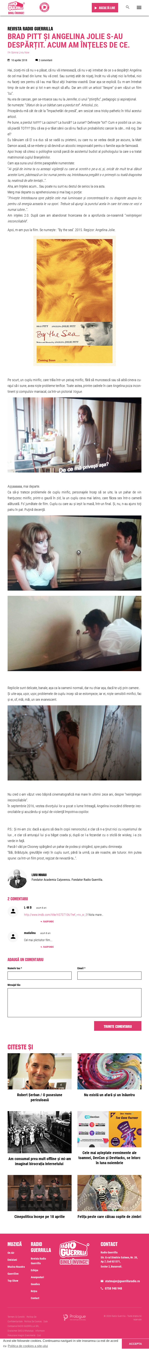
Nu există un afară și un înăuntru (109, 1095)
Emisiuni (12, 1259)
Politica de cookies (33, 1321)
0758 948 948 (113, 1288)
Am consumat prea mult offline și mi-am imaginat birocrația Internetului (39, 1161)
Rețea (34, 1291)
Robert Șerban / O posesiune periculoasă (39, 1097)
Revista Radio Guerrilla (30, 28)
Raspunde (48, 921)
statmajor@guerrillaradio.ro (122, 1281)
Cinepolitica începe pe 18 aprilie (39, 1216)
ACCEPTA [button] (135, 1343)
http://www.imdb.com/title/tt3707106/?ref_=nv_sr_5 (55, 915)
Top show (13, 1280)
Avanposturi (37, 1277)
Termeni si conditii (16, 1317)
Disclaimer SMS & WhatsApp (21, 1330)
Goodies (35, 1284)
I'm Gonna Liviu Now (18, 52)
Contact (35, 1298)
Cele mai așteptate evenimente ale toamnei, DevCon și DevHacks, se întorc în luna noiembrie (109, 1157)
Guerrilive (13, 1273)
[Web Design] (74, 1317)
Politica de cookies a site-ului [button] (28, 1346)
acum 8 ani (41, 907)
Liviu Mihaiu (39, 874)
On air (11, 1252)
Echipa (34, 1270)
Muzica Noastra (16, 1266)
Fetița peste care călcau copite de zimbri (109, 1216)
